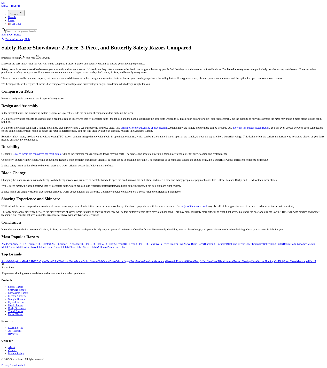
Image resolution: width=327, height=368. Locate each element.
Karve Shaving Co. (267, 261)
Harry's (198, 261)
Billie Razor (197, 243)
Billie (55, 261)
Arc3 (4, 243)
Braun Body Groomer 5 (296, 243)
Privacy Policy (16, 353)
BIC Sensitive (151, 243)
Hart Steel (207, 261)
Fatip (133, 261)
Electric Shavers (17, 296)
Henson (228, 261)
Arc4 (9, 243)
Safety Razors (15, 286)
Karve (254, 261)
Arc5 (15, 243)
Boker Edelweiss (254, 243)
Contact (12, 350)
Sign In (5, 34)
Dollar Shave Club (93, 261)
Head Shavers (15, 305)
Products (14, 14)
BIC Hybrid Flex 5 (134, 243)
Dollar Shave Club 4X (34, 247)
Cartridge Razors (17, 289)
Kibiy (281, 261)
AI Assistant (14, 330)
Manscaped (303, 261)
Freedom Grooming (154, 261)
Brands (12, 17)
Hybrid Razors (16, 302)
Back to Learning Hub (17, 39)
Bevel (188, 243)
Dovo (113, 261)
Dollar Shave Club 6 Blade (61, 247)
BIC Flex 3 (85, 243)
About (11, 347)
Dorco (106, 261)
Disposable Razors (18, 292)
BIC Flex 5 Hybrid (114, 243)
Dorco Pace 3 (121, 247)
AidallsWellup (9, 261)
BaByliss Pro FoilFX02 (172, 243)
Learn (11, 20)
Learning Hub (15, 327)
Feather (140, 261)
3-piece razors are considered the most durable (38, 153)
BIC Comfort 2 (44, 243)
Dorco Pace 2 (107, 247)
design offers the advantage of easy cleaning (144, 127)
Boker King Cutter (273, 243)
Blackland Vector (235, 243)
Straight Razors (16, 299)
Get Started (15, 34)
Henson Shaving (242, 261)
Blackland (63, 261)
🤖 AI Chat (14, 23)
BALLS (27, 261)
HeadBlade (218, 261)
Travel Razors (15, 311)
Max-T (312, 261)
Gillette (190, 261)
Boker (72, 261)
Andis (20, 261)
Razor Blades (15, 314)
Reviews (13, 333)
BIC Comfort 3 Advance (66, 243)
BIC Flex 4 (97, 243)
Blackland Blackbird (215, 243)
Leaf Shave (290, 261)
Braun (79, 261)
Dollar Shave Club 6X (88, 247)
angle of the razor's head (194, 206)
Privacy (5, 365)
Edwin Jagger (123, 261)
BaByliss (41, 261)
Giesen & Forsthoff (175, 261)
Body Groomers (17, 308)
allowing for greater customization (251, 127)
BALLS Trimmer (27, 243)
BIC (34, 261)
